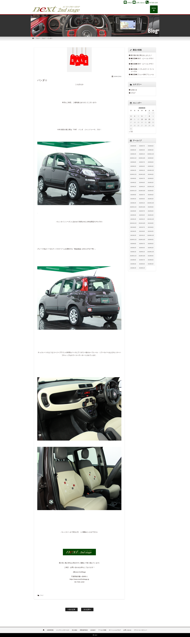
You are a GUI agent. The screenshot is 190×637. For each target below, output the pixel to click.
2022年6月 (150, 211)
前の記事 (72, 609)
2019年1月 (142, 268)
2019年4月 (142, 264)
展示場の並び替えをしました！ (141, 55)
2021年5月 (133, 231)
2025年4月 (142, 166)
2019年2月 (133, 268)
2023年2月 (133, 203)
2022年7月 (142, 211)
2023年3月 (150, 198)
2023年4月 (142, 198)
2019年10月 (142, 255)
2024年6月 (150, 178)
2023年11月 (133, 190)
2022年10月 (142, 207)
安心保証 (74, 630)
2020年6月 (150, 243)
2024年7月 (142, 178)
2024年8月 (133, 178)
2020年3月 (150, 247)
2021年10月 (142, 223)
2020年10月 (142, 239)
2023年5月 (133, 198)
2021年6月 (150, 227)
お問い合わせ (127, 630)
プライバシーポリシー (140, 630)
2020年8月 (133, 243)
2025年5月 (133, 166)
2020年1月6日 (117, 76)
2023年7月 (142, 194)
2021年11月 (133, 223)
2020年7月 (142, 243)
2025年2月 (133, 170)
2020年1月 (142, 251)
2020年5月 (133, 247)
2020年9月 (150, 239)
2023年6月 (150, 194)
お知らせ (134, 90)
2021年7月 (142, 227)
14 (146, 119)
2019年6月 (150, 259)
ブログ (38, 38)
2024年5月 (133, 182)
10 (131, 119)
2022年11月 (133, 207)
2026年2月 (133, 154)
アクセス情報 (102, 630)
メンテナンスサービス (62, 630)
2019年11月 (133, 255)
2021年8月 (133, 227)
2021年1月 (142, 235)
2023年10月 (142, 190)
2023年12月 (150, 186)
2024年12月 (150, 170)
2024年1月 (142, 186)
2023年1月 (142, 203)
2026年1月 (142, 154)
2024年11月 (133, 174)
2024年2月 (133, 186)
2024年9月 (150, 174)
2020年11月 (133, 239)
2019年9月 (150, 255)
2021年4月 (142, 231)
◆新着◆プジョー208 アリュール (142, 74)
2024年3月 (150, 182)
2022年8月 (133, 211)
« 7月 (131, 131)
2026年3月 (150, 150)
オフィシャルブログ (115, 630)
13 (142, 119)
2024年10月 (142, 174)
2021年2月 (133, 235)
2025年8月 (133, 162)
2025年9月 (150, 158)
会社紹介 (93, 630)
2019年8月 (133, 259)
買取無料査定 (84, 630)
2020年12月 (150, 235)
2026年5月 (133, 150)
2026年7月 (142, 146)
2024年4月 (142, 182)
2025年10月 (142, 158)
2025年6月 (150, 162)
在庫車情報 (50, 630)
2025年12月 (150, 154)
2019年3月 (150, 264)
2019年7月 (142, 259)
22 (149, 122)
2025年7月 (142, 162)
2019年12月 (150, 251)
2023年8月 (133, 194)
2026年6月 (150, 146)
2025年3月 (150, 166)
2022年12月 (150, 203)
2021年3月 (150, 231)
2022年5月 (133, 215)
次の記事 (87, 609)
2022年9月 (150, 207)
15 (149, 119)
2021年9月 (150, 223)
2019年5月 (133, 264)
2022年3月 (150, 215)
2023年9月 (150, 190)
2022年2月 (133, 219)
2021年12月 (150, 219)
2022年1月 (142, 219)
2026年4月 (142, 150)
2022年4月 (142, 215)
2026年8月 (133, 146)
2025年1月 (142, 170)
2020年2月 (133, 251)
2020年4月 (142, 247)
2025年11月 (133, 158)
